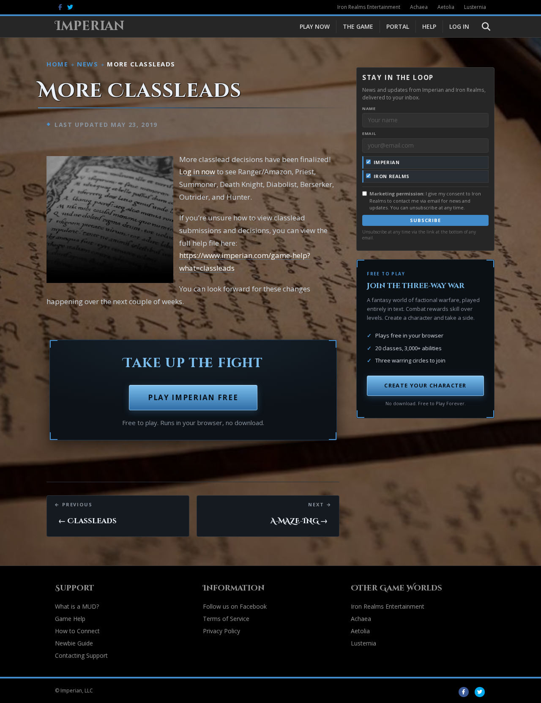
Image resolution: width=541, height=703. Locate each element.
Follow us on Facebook (235, 606)
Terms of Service (226, 619)
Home (57, 64)
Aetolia (445, 7)
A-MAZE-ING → (299, 521)
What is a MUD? (77, 606)
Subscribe (425, 220)
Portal (397, 26)
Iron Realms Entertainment (368, 7)
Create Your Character (425, 385)
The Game (358, 26)
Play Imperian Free (193, 397)
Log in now (197, 171)
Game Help (70, 619)
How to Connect (77, 631)
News (87, 64)
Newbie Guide (74, 643)
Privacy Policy (221, 631)
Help (429, 26)
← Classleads (87, 521)
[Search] (480, 26)
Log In (459, 26)
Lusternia (475, 7)
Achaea (419, 7)
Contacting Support (81, 655)
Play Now (315, 26)
